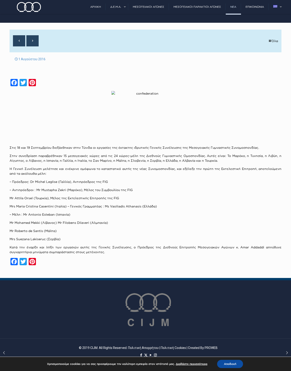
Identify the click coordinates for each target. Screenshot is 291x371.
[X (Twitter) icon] (146, 355)
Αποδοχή (230, 363)
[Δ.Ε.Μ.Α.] (29, 7)
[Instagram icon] (155, 355)
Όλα (274, 41)
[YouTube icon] (150, 355)
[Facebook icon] (141, 355)
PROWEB (211, 348)
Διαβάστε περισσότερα (191, 363)
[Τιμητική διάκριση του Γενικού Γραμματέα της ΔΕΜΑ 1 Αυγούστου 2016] (287, 353)
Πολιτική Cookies (173, 348)
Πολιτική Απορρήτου (143, 348)
